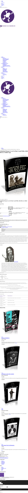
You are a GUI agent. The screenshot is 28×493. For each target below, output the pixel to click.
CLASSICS (4, 61)
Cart (1, 3)
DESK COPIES (5, 70)
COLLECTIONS (5, 102)
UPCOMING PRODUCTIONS (6, 106)
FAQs (2, 67)
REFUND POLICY (5, 71)
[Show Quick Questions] (2, 485)
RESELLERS (4, 110)
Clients (2, 1)
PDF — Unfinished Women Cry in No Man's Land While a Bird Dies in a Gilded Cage (19, 213)
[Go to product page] (14, 323)
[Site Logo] (7, 96)
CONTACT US (5, 74)
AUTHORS (2, 66)
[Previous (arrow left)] (0, 491)
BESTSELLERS (5, 60)
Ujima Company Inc (10, 295)
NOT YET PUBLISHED (6, 99)
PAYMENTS (4, 64)
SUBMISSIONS (5, 69)
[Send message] (7, 487)
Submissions (2, 463)
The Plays (3, 226)
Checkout (2, 77)
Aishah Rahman (16, 261)
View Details (3, 379)
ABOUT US (2, 73)
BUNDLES (4, 103)
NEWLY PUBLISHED (5, 59)
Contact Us (2, 464)
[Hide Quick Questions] (0, 485)
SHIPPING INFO (5, 68)
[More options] (0, 482)
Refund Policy (3, 462)
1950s (7, 226)
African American (10, 226)
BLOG (2, 72)
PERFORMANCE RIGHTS (4, 63)
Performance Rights (3, 468)
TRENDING (4, 101)
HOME (2, 97)
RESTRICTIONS (5, 104)
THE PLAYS (3, 57)
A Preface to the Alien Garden (7, 374)
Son (2, 409)
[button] (1, 6)
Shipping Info (3, 461)
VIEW (2, 408)
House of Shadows (5, 338)
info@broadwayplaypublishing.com (4, 457)
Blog (2, 470)
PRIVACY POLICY (5, 112)
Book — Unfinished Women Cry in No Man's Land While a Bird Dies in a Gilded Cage (19, 208)
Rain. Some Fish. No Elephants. (7, 445)
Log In (2, 5)
